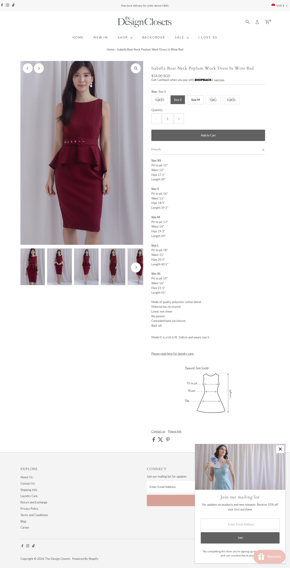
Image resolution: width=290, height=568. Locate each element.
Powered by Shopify (85, 559)
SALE (180, 37)
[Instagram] (7, 5)
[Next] (39, 68)
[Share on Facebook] (154, 440)
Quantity (157, 110)
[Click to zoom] (136, 68)
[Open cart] (267, 22)
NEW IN (101, 37)
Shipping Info (28, 490)
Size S (177, 100)
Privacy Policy (29, 508)
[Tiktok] (13, 5)
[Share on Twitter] (161, 440)
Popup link (174, 431)
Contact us (158, 431)
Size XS (161, 100)
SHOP (123, 37)
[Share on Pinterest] (168, 440)
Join (240, 537)
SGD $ (280, 5)
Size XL (233, 100)
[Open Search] (248, 22)
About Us (26, 477)
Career (24, 527)
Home (111, 49)
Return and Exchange (33, 502)
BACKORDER (153, 37)
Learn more (219, 80)
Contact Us (27, 483)
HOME (78, 37)
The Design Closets (57, 559)
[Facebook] (2, 5)
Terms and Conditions (34, 515)
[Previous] (28, 68)
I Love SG (208, 37)
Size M (195, 100)
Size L (215, 100)
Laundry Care (29, 496)
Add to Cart (208, 135)
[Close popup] (280, 449)
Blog (23, 521)
